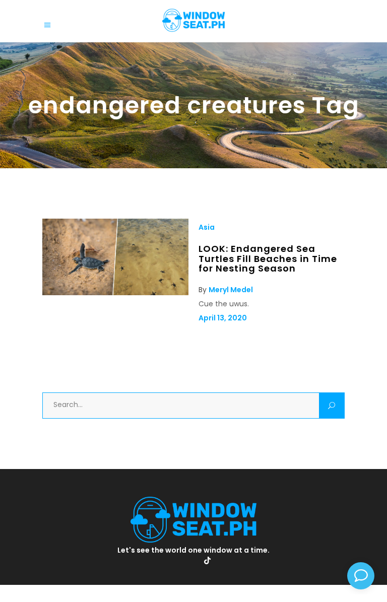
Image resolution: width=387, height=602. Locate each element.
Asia (207, 227)
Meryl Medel (231, 290)
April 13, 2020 (223, 318)
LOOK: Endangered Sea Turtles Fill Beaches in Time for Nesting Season (268, 258)
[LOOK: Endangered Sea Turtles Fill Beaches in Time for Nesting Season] (115, 293)
